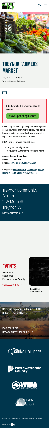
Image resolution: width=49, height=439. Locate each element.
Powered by (6, 424)
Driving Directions (11, 213)
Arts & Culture (19, 170)
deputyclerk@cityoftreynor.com (22, 163)
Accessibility (37, 419)
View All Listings (10, 285)
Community (32, 170)
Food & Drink (16, 173)
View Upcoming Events (22, 116)
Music (25, 173)
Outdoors (33, 173)
